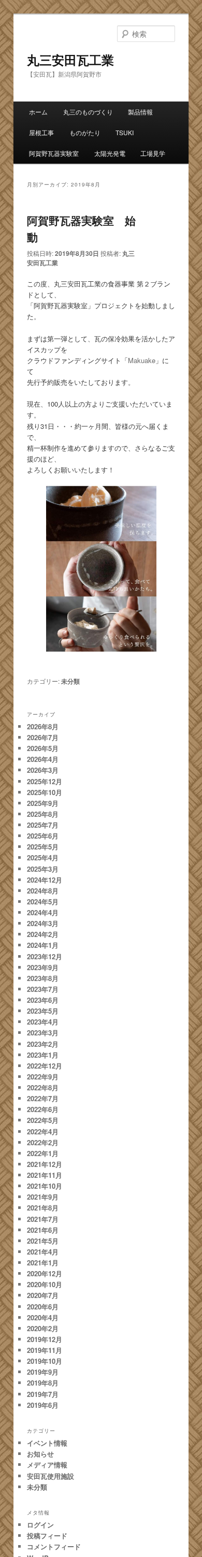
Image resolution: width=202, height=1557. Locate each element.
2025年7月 (43, 825)
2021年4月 (43, 1252)
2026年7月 (43, 737)
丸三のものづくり (88, 111)
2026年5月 (43, 748)
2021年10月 (44, 1186)
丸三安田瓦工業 (70, 59)
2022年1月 (43, 1153)
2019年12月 (44, 1339)
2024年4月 (43, 912)
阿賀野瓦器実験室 (54, 153)
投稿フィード (47, 1535)
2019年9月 (43, 1372)
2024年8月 (43, 891)
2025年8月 (43, 814)
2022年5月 (43, 1120)
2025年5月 (43, 847)
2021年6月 (43, 1230)
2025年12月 (44, 781)
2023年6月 (43, 1000)
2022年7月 (43, 1098)
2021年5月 (43, 1241)
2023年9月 (43, 967)
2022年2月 (43, 1142)
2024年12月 (44, 880)
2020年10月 (44, 1284)
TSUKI (125, 132)
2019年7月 (43, 1394)
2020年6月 (43, 1306)
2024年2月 (43, 934)
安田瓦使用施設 (50, 1476)
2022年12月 (44, 1066)
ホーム (38, 111)
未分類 (70, 681)
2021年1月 (43, 1262)
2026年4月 (43, 759)
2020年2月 (43, 1328)
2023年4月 (43, 1022)
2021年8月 (43, 1208)
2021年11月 (44, 1175)
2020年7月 (43, 1295)
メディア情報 (47, 1464)
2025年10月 (44, 792)
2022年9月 (43, 1077)
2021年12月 (44, 1164)
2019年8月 (43, 1383)
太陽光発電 (109, 153)
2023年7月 (43, 989)
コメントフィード (54, 1546)
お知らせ (40, 1454)
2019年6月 (43, 1405)
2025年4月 (43, 857)
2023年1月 (43, 1055)
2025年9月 (43, 803)
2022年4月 (43, 1131)
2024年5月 (43, 901)
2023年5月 (43, 1011)
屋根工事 (41, 132)
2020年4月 (43, 1317)
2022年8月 (43, 1087)
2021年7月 (43, 1219)
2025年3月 (43, 869)
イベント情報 (47, 1443)
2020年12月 (44, 1273)
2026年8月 (43, 726)
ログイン (40, 1525)
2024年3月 (43, 923)
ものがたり (84, 132)
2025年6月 (43, 836)
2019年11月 (44, 1350)
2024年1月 (43, 945)
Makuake (141, 360)
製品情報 (140, 111)
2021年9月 (43, 1197)
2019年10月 (44, 1361)
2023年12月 (44, 956)
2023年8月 (43, 978)
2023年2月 (43, 1044)
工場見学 (152, 153)
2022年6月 (43, 1109)
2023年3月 (43, 1032)
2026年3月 (43, 770)
